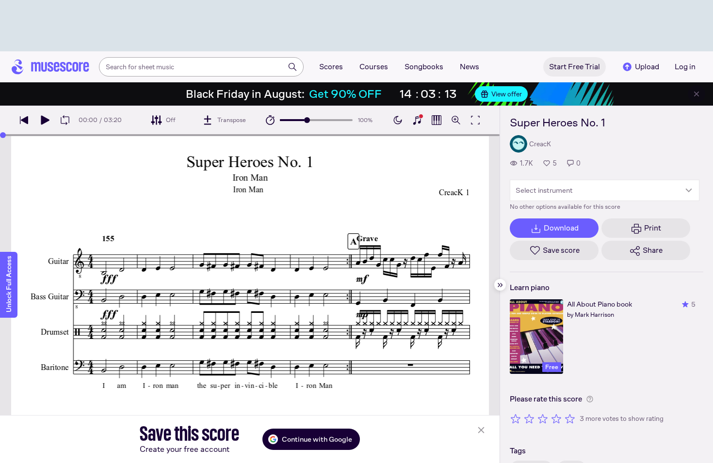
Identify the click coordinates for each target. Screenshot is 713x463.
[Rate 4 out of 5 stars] (556, 418)
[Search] (292, 67)
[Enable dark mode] (397, 120)
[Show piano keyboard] (417, 120)
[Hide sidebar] (500, 285)
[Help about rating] (590, 399)
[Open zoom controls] (456, 120)
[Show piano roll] (436, 120)
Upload (647, 66)
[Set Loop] (65, 120)
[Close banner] (696, 94)
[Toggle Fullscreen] (475, 120)
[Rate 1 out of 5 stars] (515, 418)
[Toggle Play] (44, 120)
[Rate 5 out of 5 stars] (570, 418)
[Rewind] (24, 120)
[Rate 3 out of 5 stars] (543, 418)
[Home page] (50, 67)
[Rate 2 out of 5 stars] (529, 418)
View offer (506, 94)
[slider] (307, 120)
